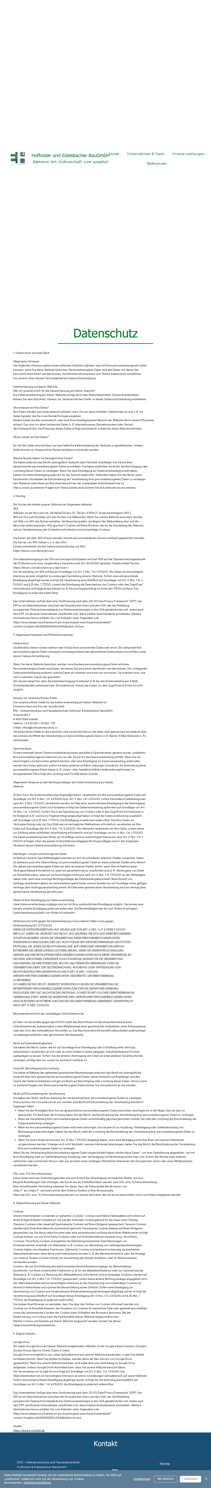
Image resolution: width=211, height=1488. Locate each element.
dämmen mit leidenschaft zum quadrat (70, 162)
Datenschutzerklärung (37, 1482)
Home (165, 1463)
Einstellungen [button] (142, 1479)
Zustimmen (190, 1479)
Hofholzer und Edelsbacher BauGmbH (71, 155)
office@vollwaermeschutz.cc (40, 727)
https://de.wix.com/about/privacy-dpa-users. (40, 567)
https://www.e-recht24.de (29, 1430)
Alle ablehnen (165, 1479)
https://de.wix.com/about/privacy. (34, 550)
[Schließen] (206, 1479)
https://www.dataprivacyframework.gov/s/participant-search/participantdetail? (62, 622)
